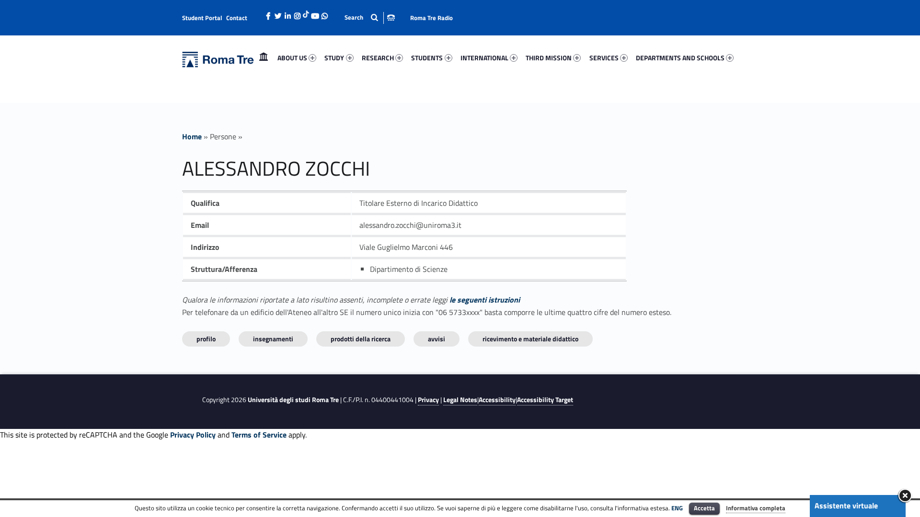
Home (263, 57)
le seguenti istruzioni (484, 299)
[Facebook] (268, 13)
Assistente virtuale (846, 505)
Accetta (704, 508)
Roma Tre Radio (431, 17)
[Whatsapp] (324, 13)
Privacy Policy (193, 434)
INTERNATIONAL (484, 58)
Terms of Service (259, 434)
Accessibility (497, 399)
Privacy (428, 399)
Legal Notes (460, 399)
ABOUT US (292, 58)
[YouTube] (314, 13)
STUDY (334, 58)
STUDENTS (427, 58)
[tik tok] (306, 13)
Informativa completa (755, 508)
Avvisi (436, 339)
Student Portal (202, 17)
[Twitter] (278, 13)
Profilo (206, 339)
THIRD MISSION (549, 58)
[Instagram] (297, 13)
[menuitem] (263, 58)
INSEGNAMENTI (273, 339)
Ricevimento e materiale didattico (530, 339)
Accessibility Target (545, 399)
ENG (677, 508)
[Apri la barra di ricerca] (370, 17)
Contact (236, 17)
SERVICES (604, 58)
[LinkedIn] (287, 13)
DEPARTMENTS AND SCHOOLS (680, 58)
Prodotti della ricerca (361, 339)
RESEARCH (378, 58)
